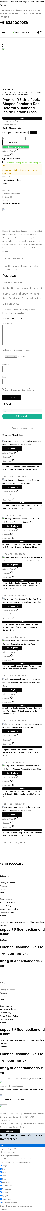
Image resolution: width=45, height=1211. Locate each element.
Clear (33, 133)
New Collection (16, 180)
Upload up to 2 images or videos (16, 350)
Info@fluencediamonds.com (21, 963)
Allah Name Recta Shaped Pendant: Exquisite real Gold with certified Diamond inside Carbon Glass (22, 711)
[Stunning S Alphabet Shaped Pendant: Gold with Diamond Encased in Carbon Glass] (22, 520)
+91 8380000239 (12, 864)
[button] (15, 147)
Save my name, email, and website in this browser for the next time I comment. (21, 390)
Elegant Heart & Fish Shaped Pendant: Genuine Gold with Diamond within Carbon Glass (21, 752)
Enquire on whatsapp (17, 147)
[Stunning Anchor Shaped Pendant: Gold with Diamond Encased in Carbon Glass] (22, 481)
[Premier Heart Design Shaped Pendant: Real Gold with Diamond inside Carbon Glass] (22, 642)
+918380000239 (14, 22)
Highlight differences (10, 1155)
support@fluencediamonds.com (22, 931)
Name (5, 364)
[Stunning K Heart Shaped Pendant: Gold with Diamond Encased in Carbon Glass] (22, 808)
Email (5, 377)
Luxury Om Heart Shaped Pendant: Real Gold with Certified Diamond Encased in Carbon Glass (22, 794)
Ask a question (22, 416)
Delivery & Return (13, 158)
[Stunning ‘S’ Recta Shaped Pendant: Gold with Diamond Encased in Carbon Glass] (22, 442)
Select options (12, 448)
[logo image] (21, 32)
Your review (8, 323)
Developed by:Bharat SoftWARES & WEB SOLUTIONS (21, 1089)
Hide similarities (8, 1152)
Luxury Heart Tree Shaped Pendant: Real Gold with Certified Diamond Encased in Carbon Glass (20, 627)
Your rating (6, 318)
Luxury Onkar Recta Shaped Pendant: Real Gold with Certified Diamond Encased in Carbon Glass (21, 586)
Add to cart (10, 1131)
